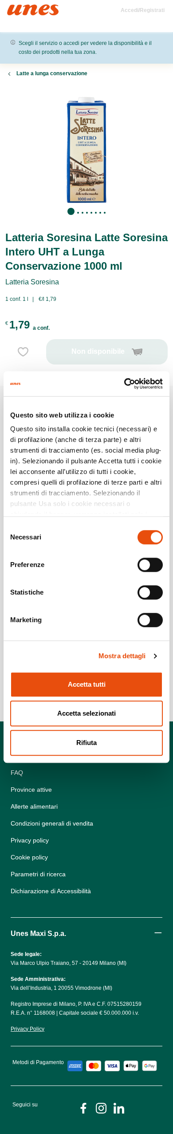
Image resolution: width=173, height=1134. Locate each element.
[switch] (150, 565)
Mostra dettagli (122, 656)
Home (16, 8)
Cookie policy (29, 857)
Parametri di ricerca (38, 874)
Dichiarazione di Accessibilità (51, 891)
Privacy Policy (27, 1029)
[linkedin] (119, 1107)
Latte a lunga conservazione (51, 73)
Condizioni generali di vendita (52, 823)
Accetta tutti (87, 684)
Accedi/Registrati (143, 10)
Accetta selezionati (86, 713)
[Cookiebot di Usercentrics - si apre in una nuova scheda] (124, 383)
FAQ (17, 772)
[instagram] (101, 1107)
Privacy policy (30, 840)
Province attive (31, 789)
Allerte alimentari (34, 806)
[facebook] (83, 1107)
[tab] (71, 211)
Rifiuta (86, 742)
